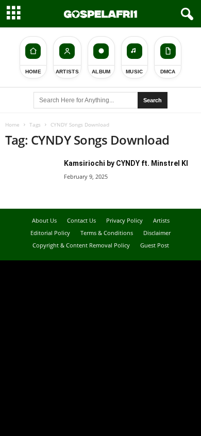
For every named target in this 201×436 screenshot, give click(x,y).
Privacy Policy (124, 220)
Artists (161, 220)
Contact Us (81, 220)
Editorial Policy (50, 233)
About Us (44, 220)
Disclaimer (157, 233)
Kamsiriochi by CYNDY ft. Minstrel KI (126, 163)
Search (152, 100)
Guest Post (154, 245)
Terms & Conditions (106, 233)
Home (12, 124)
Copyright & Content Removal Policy (81, 245)
